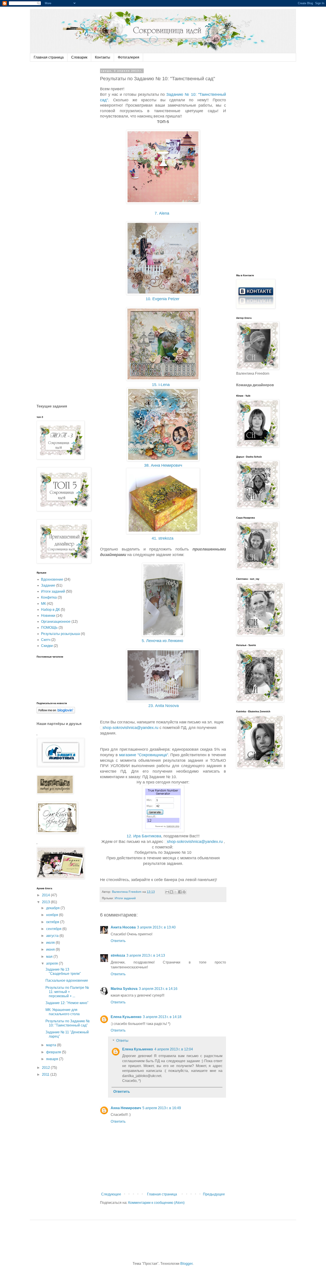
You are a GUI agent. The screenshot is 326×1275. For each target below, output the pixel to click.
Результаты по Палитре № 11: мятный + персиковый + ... (67, 992)
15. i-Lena (162, 384)
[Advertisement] (70, 135)
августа (52, 936)
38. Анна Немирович (163, 465)
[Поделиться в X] (175, 892)
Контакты (102, 57)
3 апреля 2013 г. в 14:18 (162, 1017)
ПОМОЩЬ (49, 627)
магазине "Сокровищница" (143, 755)
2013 (46, 902)
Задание (48, 585)
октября (53, 922)
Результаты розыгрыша (60, 634)
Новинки (48, 615)
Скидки (47, 646)
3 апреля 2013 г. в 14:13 (145, 955)
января (52, 1059)
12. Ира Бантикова (144, 836)
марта (51, 1045)
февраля (54, 1052)
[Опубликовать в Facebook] (180, 892)
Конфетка (49, 597)
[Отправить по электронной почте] (167, 892)
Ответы (122, 1040)
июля (51, 942)
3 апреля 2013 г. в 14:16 (158, 989)
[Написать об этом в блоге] (171, 892)
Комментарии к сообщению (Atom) (156, 1202)
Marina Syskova (124, 989)
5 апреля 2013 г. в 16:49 (161, 1108)
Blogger (186, 1263)
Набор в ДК (50, 609)
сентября (54, 929)
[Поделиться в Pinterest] (184, 892)
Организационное (56, 621)
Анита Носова (123, 927)
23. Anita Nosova (163, 705)
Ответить (118, 941)
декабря (53, 908)
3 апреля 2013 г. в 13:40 (156, 927)
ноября (52, 915)
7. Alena (163, 213)
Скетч (45, 640)
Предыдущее (214, 1194)
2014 (46, 895)
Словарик (79, 57)
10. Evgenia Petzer (163, 299)
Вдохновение (52, 579)
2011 (46, 1074)
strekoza (118, 955)
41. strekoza (163, 538)
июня (51, 949)
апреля (52, 963)
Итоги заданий (125, 898)
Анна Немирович (126, 1108)
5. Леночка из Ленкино (163, 640)
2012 (46, 1067)
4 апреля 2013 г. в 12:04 (173, 1049)
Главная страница (49, 57)
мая (49, 956)
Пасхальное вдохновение (66, 980)
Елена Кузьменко (126, 1017)
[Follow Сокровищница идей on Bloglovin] (56, 712)
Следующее (111, 1194)
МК (43, 603)
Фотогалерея (128, 57)
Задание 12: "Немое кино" (66, 1003)
